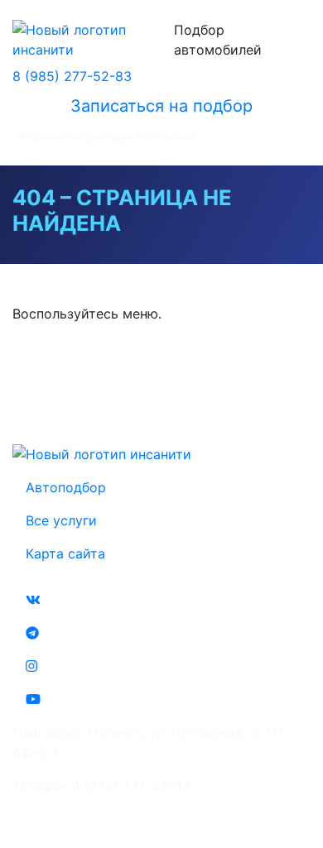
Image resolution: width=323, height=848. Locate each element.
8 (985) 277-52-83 (72, 76)
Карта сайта (65, 553)
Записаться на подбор (161, 106)
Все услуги (61, 520)
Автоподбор (66, 487)
